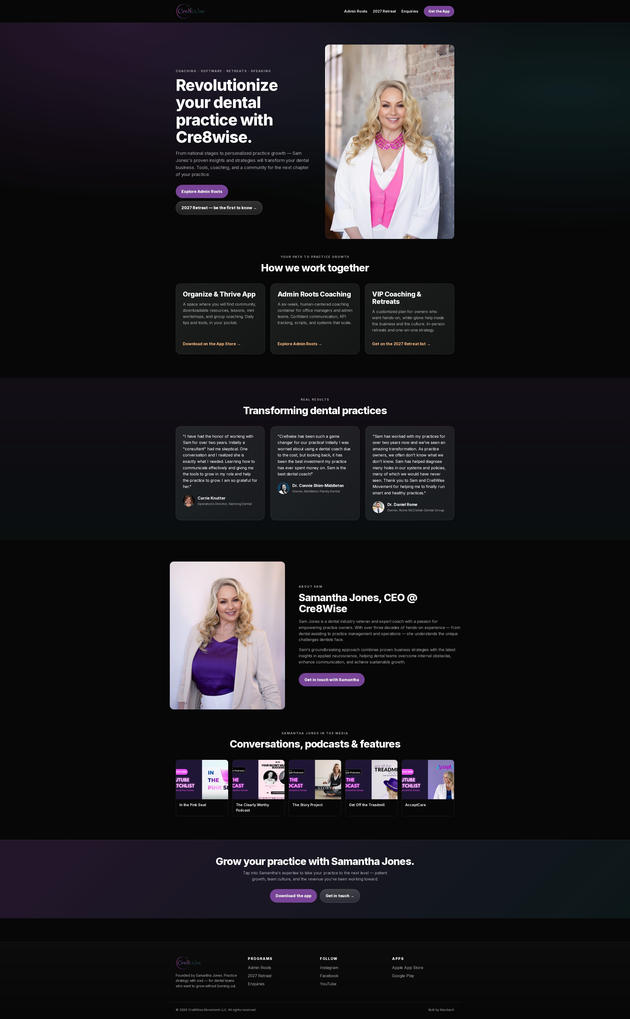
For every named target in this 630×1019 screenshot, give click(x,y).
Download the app (293, 895)
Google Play (403, 975)
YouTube (328, 983)
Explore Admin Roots (201, 191)
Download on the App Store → (212, 343)
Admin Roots (355, 11)
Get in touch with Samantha (331, 679)
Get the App (439, 11)
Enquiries (409, 11)
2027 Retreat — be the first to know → (219, 207)
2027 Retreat (384, 11)
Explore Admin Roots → (300, 343)
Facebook (329, 975)
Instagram (329, 967)
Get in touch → (340, 895)
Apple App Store (407, 967)
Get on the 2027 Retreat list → (401, 343)
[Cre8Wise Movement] (191, 11)
